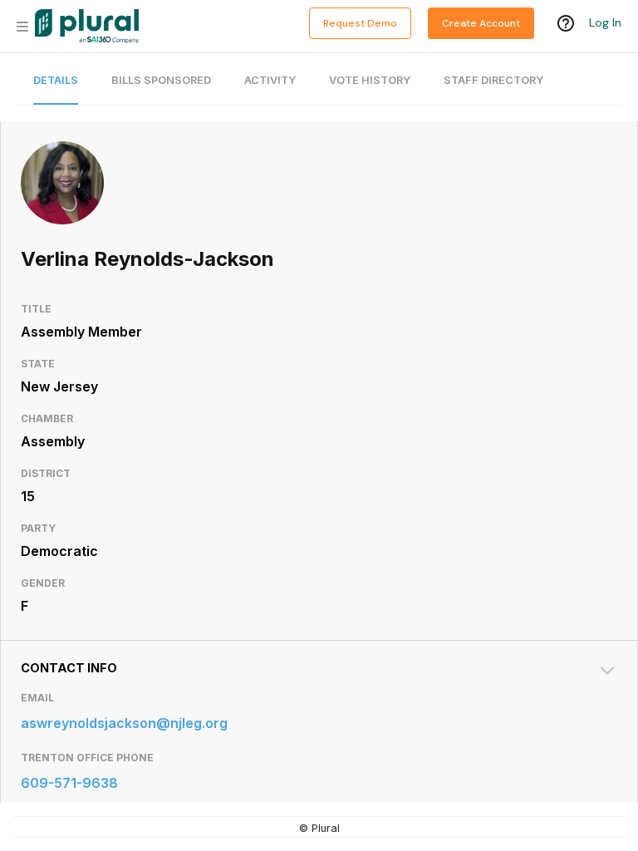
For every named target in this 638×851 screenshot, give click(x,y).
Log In (605, 22)
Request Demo (360, 23)
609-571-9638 (69, 783)
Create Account (481, 23)
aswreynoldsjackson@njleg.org (124, 723)
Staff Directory (493, 80)
